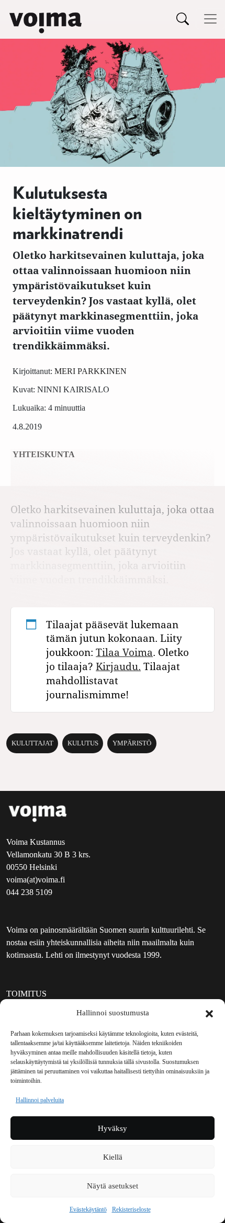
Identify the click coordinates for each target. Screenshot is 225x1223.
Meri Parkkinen (90, 371)
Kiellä (112, 1157)
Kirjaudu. (118, 666)
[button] (209, 1012)
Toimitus (26, 993)
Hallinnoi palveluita (40, 1100)
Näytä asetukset (112, 1186)
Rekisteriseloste (131, 1209)
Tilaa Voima (124, 652)
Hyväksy (112, 1128)
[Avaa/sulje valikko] (210, 18)
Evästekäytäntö (88, 1209)
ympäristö (132, 743)
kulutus (83, 743)
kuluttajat (32, 743)
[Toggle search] (183, 18)
